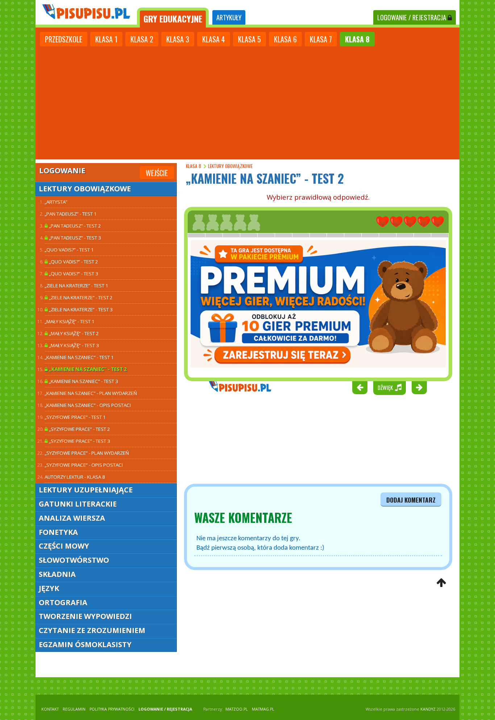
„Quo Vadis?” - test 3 (73, 273)
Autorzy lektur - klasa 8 (75, 477)
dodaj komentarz (411, 499)
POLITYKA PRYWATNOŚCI (112, 709)
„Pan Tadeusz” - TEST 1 (71, 214)
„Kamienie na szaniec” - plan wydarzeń (91, 393)
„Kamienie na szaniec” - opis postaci (88, 405)
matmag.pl (263, 709)
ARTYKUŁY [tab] (228, 17)
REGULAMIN (74, 709)
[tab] (173, 18)
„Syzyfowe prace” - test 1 (75, 417)
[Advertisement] (247, 102)
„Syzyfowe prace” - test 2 (79, 429)
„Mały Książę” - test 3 (73, 345)
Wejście (157, 172)
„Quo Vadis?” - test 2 (73, 261)
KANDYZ (428, 709)
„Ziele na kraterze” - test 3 (80, 309)
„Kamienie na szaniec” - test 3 (83, 381)
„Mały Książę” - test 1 (70, 321)
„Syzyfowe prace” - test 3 (79, 441)
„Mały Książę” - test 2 (73, 333)
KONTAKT (50, 709)
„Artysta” (56, 202)
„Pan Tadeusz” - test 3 (74, 237)
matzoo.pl (236, 709)
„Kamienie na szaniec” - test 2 (87, 369)
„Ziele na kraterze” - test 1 (76, 285)
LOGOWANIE (411, 17)
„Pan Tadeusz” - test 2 (74, 225)
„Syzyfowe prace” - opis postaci (84, 465)
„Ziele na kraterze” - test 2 (80, 297)
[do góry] (441, 583)
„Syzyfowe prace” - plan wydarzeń (87, 453)
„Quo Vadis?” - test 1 (69, 249)
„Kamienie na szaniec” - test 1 (79, 357)
